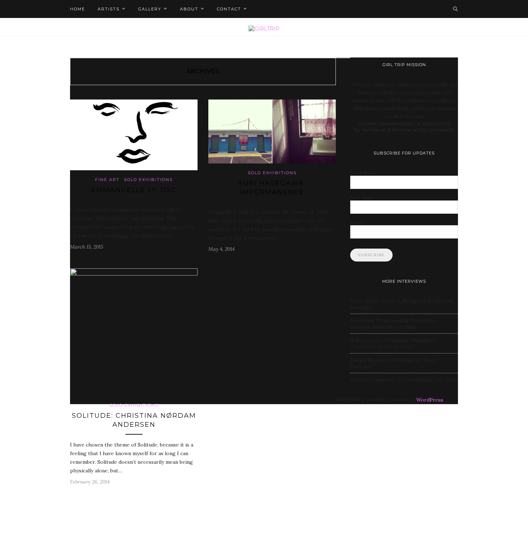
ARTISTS (109, 8)
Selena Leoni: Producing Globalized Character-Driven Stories (392, 343)
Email (356, 222)
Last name (362, 197)
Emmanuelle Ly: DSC (134, 190)
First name (363, 172)
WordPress (429, 400)
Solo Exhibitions (148, 179)
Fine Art (107, 179)
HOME (77, 8)
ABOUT (189, 8)
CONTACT (229, 8)
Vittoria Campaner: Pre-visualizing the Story (404, 379)
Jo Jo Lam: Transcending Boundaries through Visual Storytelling (393, 323)
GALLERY (149, 8)
